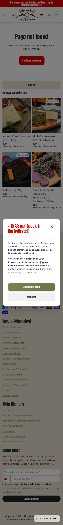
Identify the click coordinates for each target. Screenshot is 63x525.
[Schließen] (52, 227)
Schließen (31, 297)
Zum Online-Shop (31, 287)
